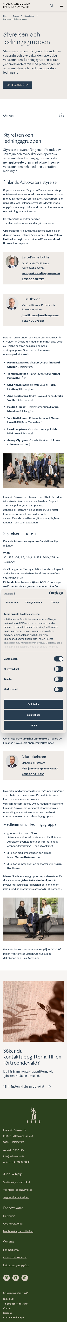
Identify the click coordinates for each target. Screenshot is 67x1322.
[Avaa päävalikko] (62, 6)
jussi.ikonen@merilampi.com (40, 315)
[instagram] (6, 1278)
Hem (5, 16)
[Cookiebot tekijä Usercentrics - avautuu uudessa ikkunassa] (49, 593)
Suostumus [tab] (12, 602)
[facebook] (15, 1278)
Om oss (16, 16)
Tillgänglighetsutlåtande (15, 1304)
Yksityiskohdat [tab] (33, 602)
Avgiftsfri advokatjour (16, 1197)
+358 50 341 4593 (33, 774)
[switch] (58, 669)
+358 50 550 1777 (33, 279)
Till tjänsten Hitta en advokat (23, 1086)
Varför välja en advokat (16, 1182)
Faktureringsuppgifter (16, 1265)
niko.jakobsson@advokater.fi (40, 768)
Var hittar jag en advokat (17, 1189)
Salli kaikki (33, 704)
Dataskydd (8, 1299)
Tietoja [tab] (55, 602)
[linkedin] (24, 1278)
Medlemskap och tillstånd (18, 1231)
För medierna (11, 1249)
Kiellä (33, 725)
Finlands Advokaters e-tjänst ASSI (24, 582)
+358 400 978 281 (33, 320)
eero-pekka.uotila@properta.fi (41, 273)
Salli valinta (33, 715)
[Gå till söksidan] (51, 5)
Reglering (9, 1215)
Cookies (7, 1308)
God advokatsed (12, 1223)
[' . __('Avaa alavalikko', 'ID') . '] (61, 116)
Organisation (29, 16)
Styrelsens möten (17, 85)
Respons (7, 1313)
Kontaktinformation (15, 1257)
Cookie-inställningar (13, 1317)
